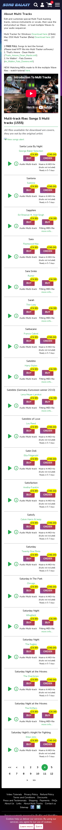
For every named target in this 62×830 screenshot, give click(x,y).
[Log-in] (42, 5)
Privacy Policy (31, 794)
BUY (30, 157)
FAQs (54, 800)
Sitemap (24, 807)
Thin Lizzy (31, 304)
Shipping (33, 800)
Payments (45, 800)
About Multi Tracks (33, 803)
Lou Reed (31, 423)
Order (49, 157)
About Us (9, 803)
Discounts (42, 797)
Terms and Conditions (24, 797)
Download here (39, 34)
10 (37, 773)
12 (51, 773)
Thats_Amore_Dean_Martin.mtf (21, 55)
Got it (39, 826)
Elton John (31, 737)
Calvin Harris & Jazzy (31, 519)
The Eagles (31, 644)
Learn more (26, 826)
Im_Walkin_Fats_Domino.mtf (19, 61)
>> (34, 780)
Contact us (50, 803)
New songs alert (15, 139)
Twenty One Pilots (31, 551)
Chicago (31, 583)
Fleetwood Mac (31, 243)
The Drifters (31, 708)
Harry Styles (31, 365)
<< (9, 767)
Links (18, 803)
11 (44, 773)
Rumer (31, 275)
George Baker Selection (31, 150)
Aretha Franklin (31, 487)
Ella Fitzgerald (31, 455)
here (27, 70)
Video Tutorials (14, 794)
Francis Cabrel (31, 333)
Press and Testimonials (15, 800)
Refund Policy (47, 794)
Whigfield (31, 615)
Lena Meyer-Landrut (31, 394)
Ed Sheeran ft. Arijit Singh (31, 214)
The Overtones (31, 676)
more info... (46, 231)
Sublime (31, 182)
